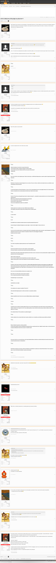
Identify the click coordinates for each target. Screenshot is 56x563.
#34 (54, 474)
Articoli (28, 3)
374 (9, 420)
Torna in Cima (53, 560)
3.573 (9, 155)
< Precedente (5, 556)
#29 (54, 367)
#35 (54, 494)
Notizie (20, 3)
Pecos (6, 74)
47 (9, 56)
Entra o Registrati (28, 0)
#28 (54, 355)
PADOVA (9, 79)
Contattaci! (46, 560)
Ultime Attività (13, 3)
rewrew (6, 393)
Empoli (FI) (9, 442)
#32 (54, 434)
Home (2, 3)
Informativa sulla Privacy (50, 561)
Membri (9, 3)
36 (9, 505)
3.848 (9, 117)
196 (9, 35)
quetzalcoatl (12, 95)
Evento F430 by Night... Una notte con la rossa (8, 19)
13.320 (9, 77)
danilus (5, 152)
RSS (55, 560)
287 (9, 483)
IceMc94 (5, 437)
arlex (15, 19)
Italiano (10, 560)
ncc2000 (5, 32)
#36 (54, 518)
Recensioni (24, 3)
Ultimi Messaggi (3, 4)
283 (9, 55)
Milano (9, 119)
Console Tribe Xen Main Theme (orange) (5, 560)
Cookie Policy (54, 561)
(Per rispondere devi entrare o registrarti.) (51, 556)
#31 (54, 410)
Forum (5, 3)
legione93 (5, 52)
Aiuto (17, 3)
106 (9, 440)
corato (9, 37)
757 (9, 78)
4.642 (9, 398)
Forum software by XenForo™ (6, 561)
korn (5, 479)
